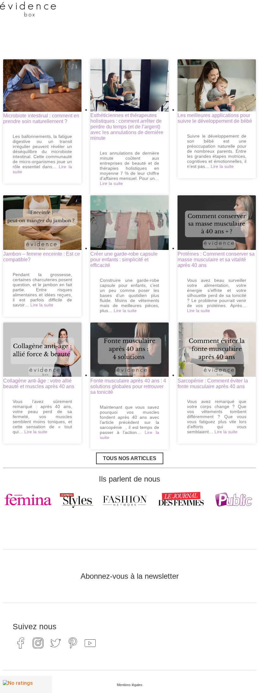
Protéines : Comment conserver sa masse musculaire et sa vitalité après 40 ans (216, 259)
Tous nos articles (129, 458)
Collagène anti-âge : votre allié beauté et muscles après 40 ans (38, 383)
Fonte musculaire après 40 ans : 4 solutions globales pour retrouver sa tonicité (128, 386)
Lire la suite (111, 183)
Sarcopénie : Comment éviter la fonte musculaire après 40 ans (213, 383)
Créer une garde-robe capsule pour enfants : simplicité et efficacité (124, 259)
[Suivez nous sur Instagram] (38, 643)
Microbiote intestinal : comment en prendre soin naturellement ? (41, 118)
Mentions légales (129, 685)
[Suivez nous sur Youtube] (90, 643)
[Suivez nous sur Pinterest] (73, 643)
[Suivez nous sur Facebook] (20, 643)
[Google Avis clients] (26, 684)
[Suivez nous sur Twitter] (55, 643)
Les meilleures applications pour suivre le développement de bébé (215, 118)
